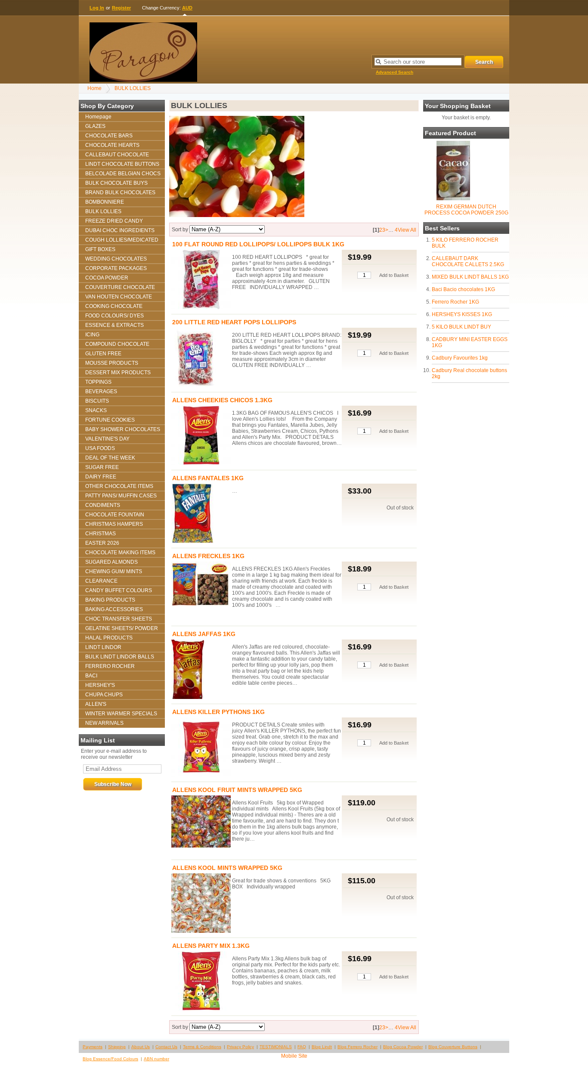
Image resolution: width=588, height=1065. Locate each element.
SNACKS (96, 410)
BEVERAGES (101, 391)
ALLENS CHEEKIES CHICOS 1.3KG (222, 400)
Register (121, 7)
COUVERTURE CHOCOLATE (120, 287)
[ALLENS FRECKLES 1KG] (201, 584)
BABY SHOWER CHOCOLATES (122, 429)
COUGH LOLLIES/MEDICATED (121, 240)
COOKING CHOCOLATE (113, 306)
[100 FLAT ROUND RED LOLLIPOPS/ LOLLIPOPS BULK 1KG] (201, 280)
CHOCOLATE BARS (109, 136)
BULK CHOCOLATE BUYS (116, 183)
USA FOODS (100, 448)
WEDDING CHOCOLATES (116, 259)
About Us (140, 1046)
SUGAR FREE (102, 467)
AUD (187, 7)
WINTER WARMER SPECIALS (121, 714)
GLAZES (95, 126)
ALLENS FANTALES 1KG (208, 478)
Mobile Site (294, 1056)
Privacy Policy (240, 1046)
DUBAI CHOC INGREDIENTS (120, 230)
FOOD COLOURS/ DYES (114, 316)
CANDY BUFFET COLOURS (118, 590)
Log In (97, 7)
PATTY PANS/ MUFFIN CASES (121, 496)
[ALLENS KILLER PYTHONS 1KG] (201, 747)
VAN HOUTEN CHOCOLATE (118, 297)
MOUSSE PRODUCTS (111, 363)
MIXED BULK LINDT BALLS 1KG (470, 277)
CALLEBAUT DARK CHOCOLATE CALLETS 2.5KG (468, 261)
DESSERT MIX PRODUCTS (118, 372)
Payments (92, 1046)
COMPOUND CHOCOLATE (117, 344)
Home (94, 88)
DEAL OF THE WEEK (110, 458)
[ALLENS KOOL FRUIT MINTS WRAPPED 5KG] (201, 822)
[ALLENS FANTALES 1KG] (201, 514)
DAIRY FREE (100, 477)
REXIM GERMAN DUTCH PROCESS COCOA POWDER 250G (466, 210)
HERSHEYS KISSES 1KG (462, 314)
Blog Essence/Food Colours (110, 1058)
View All (407, 230)
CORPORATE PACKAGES (116, 268)
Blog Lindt (322, 1046)
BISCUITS (97, 401)
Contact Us (166, 1046)
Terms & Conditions (202, 1046)
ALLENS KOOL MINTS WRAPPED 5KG (227, 867)
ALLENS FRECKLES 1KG (208, 556)
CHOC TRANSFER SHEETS (118, 619)
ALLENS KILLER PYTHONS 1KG (218, 711)
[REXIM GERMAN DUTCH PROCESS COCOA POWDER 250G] (453, 199)
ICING (92, 335)
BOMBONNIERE (104, 202)
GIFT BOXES (100, 249)
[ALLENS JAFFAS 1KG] (201, 670)
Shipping (117, 1046)
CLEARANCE (101, 581)
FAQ (301, 1046)
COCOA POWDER (106, 278)
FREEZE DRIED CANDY (114, 221)
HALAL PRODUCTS (109, 638)
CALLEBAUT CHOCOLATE (117, 155)
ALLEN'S (95, 704)
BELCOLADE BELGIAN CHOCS (123, 174)
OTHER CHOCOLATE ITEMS (119, 486)
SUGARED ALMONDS (111, 562)
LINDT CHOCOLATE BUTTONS (122, 164)
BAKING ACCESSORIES (114, 609)
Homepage (98, 117)
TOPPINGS (98, 382)
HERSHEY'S (100, 685)
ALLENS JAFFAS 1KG (203, 633)
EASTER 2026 (102, 543)
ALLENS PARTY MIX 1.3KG (211, 945)
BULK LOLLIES (133, 88)
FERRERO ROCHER (110, 666)
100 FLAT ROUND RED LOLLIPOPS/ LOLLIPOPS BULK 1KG (258, 244)
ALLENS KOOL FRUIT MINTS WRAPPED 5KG (237, 789)
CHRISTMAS (100, 534)
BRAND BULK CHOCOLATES (120, 192)
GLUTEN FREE (103, 354)
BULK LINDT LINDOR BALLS (119, 657)
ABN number (156, 1058)
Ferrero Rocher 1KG (455, 302)
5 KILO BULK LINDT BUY (461, 327)
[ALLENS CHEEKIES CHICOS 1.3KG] (201, 436)
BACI (91, 676)
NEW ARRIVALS (104, 723)
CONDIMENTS (102, 505)
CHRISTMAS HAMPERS (114, 524)
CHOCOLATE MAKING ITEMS (120, 553)
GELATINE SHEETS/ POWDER (121, 628)
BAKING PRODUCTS (110, 600)
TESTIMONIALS (276, 1046)
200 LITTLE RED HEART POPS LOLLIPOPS (234, 322)
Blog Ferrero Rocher (357, 1046)
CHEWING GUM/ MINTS (113, 571)
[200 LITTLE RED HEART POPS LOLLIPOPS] (201, 358)
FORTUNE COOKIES (110, 420)
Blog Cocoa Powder (403, 1046)
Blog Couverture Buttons (452, 1046)
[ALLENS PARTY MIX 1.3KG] (201, 981)
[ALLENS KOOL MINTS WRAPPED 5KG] (201, 903)
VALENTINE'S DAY (107, 439)
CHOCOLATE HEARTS (112, 145)
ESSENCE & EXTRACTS (114, 325)
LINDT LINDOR (103, 647)
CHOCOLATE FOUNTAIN (114, 515)
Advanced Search (394, 72)
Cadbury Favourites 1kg (460, 358)
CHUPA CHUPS (104, 695)
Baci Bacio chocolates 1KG (463, 289)
